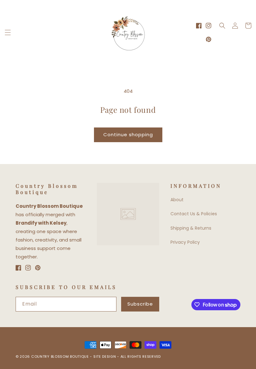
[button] (8, 32)
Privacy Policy (185, 242)
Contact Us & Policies (193, 214)
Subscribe (140, 304)
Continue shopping (128, 134)
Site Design (104, 356)
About (177, 200)
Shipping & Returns (190, 228)
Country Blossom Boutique (60, 356)
